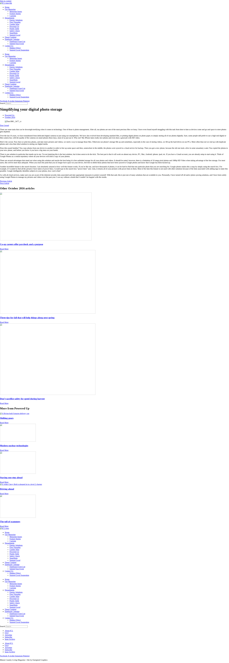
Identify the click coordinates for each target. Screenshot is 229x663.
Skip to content (5, 1)
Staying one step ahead (11, 477)
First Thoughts (15, 22)
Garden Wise (14, 24)
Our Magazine (10, 9)
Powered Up (14, 26)
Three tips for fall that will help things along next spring (27, 317)
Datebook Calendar (12, 39)
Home (7, 7)
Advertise (8, 635)
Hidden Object (15, 48)
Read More (4, 249)
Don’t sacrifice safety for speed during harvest (22, 398)
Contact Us (9, 46)
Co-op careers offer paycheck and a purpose (21, 244)
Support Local (15, 35)
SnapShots (14, 33)
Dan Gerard (4, 125)
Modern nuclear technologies (14, 445)
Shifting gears (6, 418)
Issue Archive (10, 639)
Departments (9, 18)
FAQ (7, 633)
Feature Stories (15, 14)
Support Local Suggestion (19, 50)
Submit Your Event (17, 44)
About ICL (9, 631)
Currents (13, 16)
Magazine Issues (16, 11)
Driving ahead (7, 489)
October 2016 (10, 117)
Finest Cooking (10, 37)
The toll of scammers (10, 521)
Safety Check (15, 31)
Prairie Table (14, 29)
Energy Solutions (16, 20)
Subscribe (8, 637)
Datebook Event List (17, 41)
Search (2, 103)
